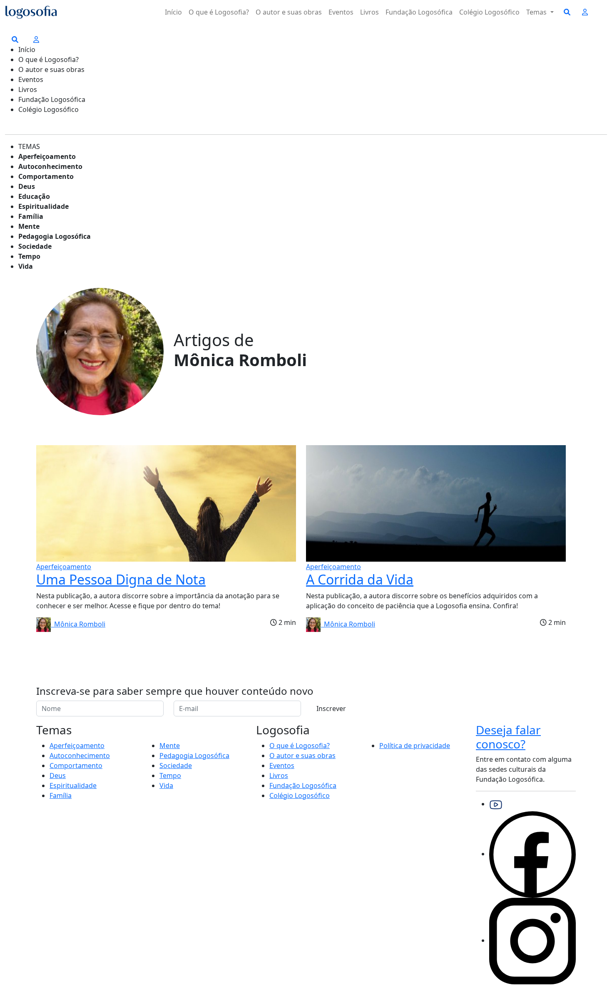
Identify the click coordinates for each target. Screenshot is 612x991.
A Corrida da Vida (359, 579)
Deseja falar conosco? (508, 737)
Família (30, 216)
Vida (25, 266)
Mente (29, 226)
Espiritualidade (43, 206)
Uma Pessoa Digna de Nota (121, 579)
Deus (26, 186)
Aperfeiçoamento (47, 156)
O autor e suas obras (289, 12)
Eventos (340, 12)
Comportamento (46, 176)
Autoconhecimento (50, 166)
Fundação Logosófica (419, 12)
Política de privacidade (414, 745)
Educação (34, 196)
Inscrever (331, 708)
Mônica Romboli (78, 624)
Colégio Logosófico (489, 12)
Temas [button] (537, 12)
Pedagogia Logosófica (54, 236)
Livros (369, 12)
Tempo (29, 256)
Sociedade (35, 246)
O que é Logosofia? (219, 12)
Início (173, 12)
